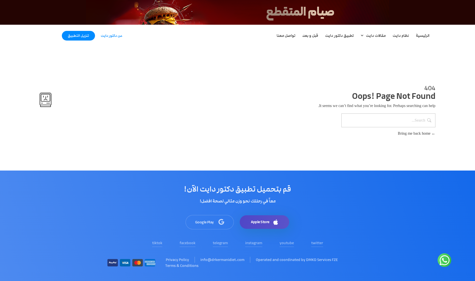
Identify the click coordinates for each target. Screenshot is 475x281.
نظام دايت (401, 35)
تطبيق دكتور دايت (339, 35)
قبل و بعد (310, 35)
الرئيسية (422, 35)
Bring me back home (414, 133)
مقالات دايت (376, 35)
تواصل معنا (286, 35)
